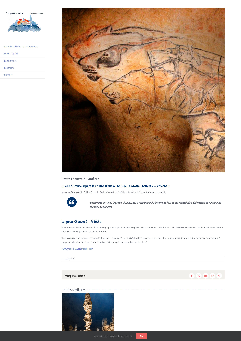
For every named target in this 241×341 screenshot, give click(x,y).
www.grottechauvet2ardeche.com (77, 248)
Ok (141, 336)
